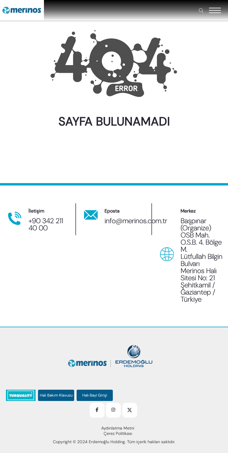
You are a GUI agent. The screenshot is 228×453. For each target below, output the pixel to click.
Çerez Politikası (118, 433)
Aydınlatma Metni (117, 428)
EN (70, 129)
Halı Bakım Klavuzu (56, 395)
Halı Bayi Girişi (94, 395)
